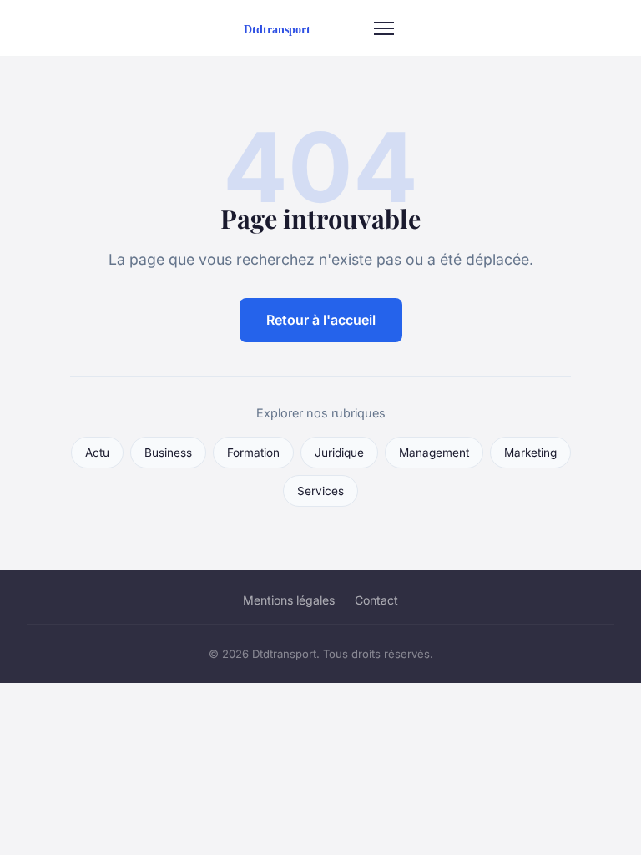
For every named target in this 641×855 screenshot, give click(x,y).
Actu (97, 452)
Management (434, 452)
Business (168, 452)
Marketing (530, 452)
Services (320, 491)
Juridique (339, 452)
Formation (253, 452)
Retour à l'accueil (321, 319)
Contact (376, 600)
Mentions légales (289, 600)
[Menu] (384, 28)
